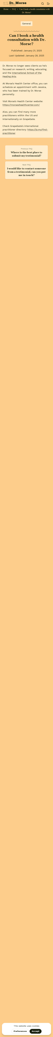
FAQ (14, 9)
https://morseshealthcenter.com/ (21, 105)
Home (5, 9)
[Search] (42, 3)
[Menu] (48, 3)
